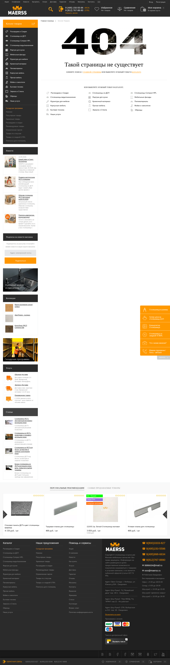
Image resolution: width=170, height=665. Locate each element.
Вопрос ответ (74, 608)
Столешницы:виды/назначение (63, 97)
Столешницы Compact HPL (146, 93)
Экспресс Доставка (21, 385)
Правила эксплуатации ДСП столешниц (27, 178)
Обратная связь (14, 662)
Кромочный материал (101, 101)
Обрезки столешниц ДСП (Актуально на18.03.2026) (26, 197)
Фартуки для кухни (100, 97)
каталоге (136, 72)
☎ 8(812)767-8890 (153, 560)
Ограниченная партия (14, 130)
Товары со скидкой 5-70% (15, 137)
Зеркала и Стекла (99, 110)
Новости (9, 151)
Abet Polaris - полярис (22, 315)
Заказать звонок (71, 13)
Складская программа (14, 108)
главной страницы (92, 72)
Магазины (72, 583)
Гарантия (72, 574)
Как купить (73, 561)
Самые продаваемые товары (104, 488)
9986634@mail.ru (153, 565)
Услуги (9, 368)
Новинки (9, 112)
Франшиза (73, 595)
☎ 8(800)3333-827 (153, 543)
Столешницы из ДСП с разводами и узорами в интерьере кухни (23, 435)
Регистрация (160, 2)
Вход (151, 2)
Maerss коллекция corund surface (23, 306)
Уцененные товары (13, 119)
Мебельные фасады (143, 97)
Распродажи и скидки (14, 123)
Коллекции (10, 298)
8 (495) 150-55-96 (74, 7)
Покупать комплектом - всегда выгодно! (27, 216)
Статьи (9, 412)
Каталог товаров (14, 23)
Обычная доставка (21, 374)
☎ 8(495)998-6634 (153, 554)
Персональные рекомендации (67, 488)
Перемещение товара (22, 395)
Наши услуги (55, 114)
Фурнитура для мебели (59, 101)
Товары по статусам (13, 133)
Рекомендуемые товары (15, 126)
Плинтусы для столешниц (16, 141)
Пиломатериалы (141, 101)
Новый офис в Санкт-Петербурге (26, 160)
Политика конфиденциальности (81, 612)
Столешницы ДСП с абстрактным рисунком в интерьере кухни (23, 421)
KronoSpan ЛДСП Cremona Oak (21, 326)
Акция (71, 549)
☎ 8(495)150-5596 (153, 548)
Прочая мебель (98, 106)
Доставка (72, 570)
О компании (73, 553)
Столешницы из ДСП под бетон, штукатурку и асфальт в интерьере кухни (24, 450)
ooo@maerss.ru (153, 570)
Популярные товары (13, 115)
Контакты (72, 587)
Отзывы (72, 578)
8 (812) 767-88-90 (74, 10)
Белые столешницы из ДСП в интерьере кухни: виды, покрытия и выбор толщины (23, 467)
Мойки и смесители (142, 106)
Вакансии (72, 591)
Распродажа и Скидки (60, 93)
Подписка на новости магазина (19, 237)
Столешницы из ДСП (100, 93)
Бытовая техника (57, 110)
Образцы (138, 110)
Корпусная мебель (58, 106)
